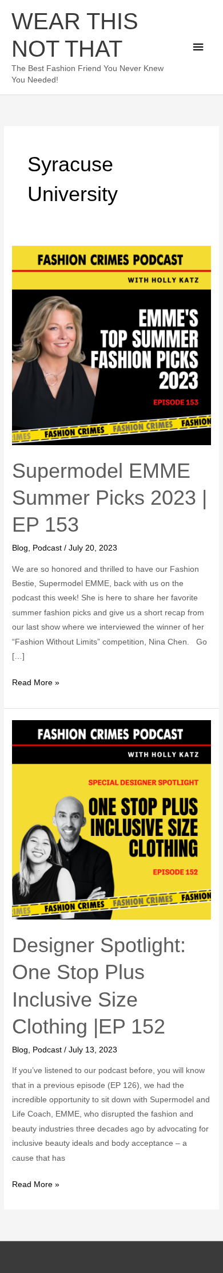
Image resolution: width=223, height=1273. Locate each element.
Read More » (35, 681)
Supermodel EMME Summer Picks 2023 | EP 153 (109, 498)
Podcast (47, 548)
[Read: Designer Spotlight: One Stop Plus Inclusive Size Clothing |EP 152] (111, 819)
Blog (20, 548)
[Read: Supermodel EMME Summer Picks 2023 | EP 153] (111, 345)
